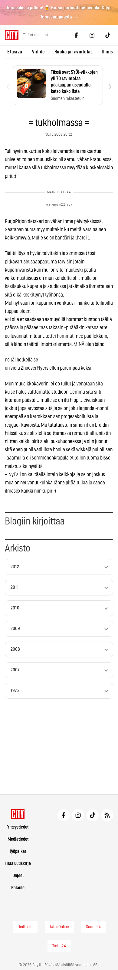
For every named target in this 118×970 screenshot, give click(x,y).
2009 (15, 628)
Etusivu (14, 51)
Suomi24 (93, 927)
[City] (18, 814)
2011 (15, 587)
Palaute (18, 888)
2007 (15, 670)
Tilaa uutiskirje (18, 863)
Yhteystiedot (17, 827)
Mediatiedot (18, 839)
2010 (15, 608)
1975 (15, 690)
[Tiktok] (107, 35)
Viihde (38, 51)
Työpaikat (18, 851)
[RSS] (107, 815)
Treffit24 (59, 946)
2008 (15, 649)
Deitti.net (25, 927)
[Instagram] (92, 35)
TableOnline (59, 927)
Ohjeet (18, 875)
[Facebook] (76, 35)
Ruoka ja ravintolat (73, 51)
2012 (15, 567)
